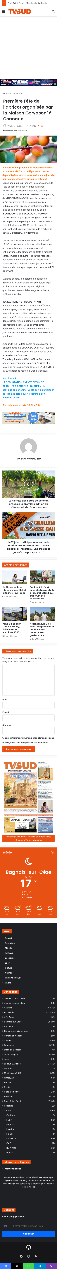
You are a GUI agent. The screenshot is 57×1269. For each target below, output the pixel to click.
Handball (10, 1129)
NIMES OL (11, 1138)
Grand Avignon (11, 1054)
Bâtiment (8, 1026)
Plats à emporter (12, 1092)
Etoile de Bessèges (13, 1050)
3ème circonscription (14, 998)
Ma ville (8, 1068)
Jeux (6, 1059)
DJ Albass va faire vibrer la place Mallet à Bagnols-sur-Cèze (14, 590)
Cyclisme (10, 1115)
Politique (8, 1096)
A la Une (8, 1007)
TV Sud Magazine (14, 126)
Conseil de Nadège (13, 1036)
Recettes (8, 1106)
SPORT (7, 1110)
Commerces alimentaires (16, 1031)
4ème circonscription (14, 1003)
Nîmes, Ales (10, 1078)
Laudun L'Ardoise (12, 1064)
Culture (7, 1040)
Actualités (19, 93)
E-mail (6, 712)
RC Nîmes (11, 1148)
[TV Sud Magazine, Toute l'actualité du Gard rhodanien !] (20, 11)
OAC (8, 1143)
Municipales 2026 (12, 1073)
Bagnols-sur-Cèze (13, 1022)
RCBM (9, 1152)
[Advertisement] (28, 46)
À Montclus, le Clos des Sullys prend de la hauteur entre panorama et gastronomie (42, 629)
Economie (9, 1045)
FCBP (9, 1120)
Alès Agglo (9, 1017)
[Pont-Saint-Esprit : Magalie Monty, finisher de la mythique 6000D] (14, 614)
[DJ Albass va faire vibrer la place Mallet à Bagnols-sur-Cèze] (14, 577)
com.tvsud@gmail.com (13, 1216)
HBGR (9, 1134)
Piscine (7, 1087)
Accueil (8, 93)
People (7, 1082)
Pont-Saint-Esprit (12, 1101)
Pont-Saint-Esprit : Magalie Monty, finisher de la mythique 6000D (13, 628)
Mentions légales (13, 1168)
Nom (5, 699)
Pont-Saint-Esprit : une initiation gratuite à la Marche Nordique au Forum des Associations (42, 593)
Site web (6, 725)
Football (10, 1124)
